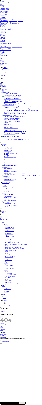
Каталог (5, 223)
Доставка (1, 327)
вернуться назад (4, 324)
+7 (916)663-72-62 (3, 63)
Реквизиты (1, 330)
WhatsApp (3, 75)
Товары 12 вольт (7, 264)
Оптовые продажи (2, 328)
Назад (7, 225)
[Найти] (1, 4)
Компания (5, 287)
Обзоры (1, 326)
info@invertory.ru (3, 337)
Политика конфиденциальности (5, 341)
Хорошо (22, 403)
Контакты (1, 325)
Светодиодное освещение (8, 260)
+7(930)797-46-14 (3, 64)
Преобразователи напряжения (9, 231)
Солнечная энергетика (8, 254)
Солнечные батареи (8, 241)
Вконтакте (3, 74)
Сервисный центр (2, 329)
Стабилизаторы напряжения (9, 280)
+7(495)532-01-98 (3, 62)
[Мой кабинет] (0, 209)
